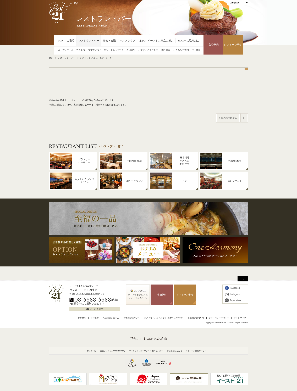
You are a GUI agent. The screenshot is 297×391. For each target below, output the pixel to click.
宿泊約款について (131, 318)
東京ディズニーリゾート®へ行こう (105, 50)
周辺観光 (130, 50)
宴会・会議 (109, 40)
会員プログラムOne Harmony (112, 351)
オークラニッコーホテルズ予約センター (146, 351)
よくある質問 (96, 309)
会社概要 (95, 318)
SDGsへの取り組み (189, 40)
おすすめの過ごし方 (148, 50)
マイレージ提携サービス (196, 351)
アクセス (80, 50)
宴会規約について (196, 318)
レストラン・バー (88, 40)
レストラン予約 (233, 44)
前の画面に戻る (229, 118)
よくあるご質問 (181, 50)
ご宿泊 (70, 40)
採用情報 (196, 50)
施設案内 (165, 50)
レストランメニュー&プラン (94, 58)
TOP (60, 40)
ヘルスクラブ (127, 40)
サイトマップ (240, 318)
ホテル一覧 (91, 351)
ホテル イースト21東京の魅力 (156, 40)
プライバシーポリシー (219, 318)
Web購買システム (111, 318)
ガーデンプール (65, 50)
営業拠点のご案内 (174, 351)
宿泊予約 (213, 44)
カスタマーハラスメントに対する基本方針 (163, 318)
